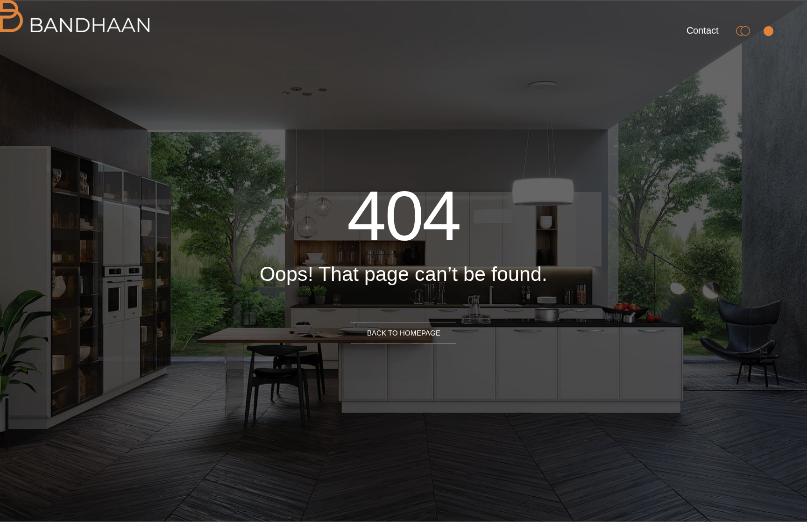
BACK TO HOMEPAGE (403, 333)
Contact (703, 30)
